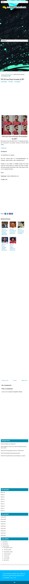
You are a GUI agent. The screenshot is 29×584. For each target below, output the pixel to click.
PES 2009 (3, 519)
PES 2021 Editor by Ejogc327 (8, 444)
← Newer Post (4, 380)
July (5, 556)
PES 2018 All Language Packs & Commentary (12, 450)
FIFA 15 (3, 503)
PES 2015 (3, 533)
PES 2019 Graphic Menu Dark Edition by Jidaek (13, 455)
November (7, 547)
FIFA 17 (3, 508)
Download (3, 148)
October (6, 549)
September (7, 551)
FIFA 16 (3, 506)
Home (2, 74)
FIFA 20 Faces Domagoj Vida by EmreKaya (4, 247)
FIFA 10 (3, 494)
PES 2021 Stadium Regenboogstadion (10, 453)
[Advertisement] (14, 23)
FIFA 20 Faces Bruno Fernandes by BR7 (12, 79)
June (5, 558)
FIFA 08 (3, 492)
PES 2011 (3, 523)
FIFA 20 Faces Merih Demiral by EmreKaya (13, 231)
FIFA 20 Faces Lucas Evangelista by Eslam (21, 231)
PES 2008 (3, 517)
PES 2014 (3, 530)
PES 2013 (3, 528)
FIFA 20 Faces (9, 74)
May (5, 560)
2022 (3, 542)
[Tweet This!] (7, 214)
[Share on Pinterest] (10, 214)
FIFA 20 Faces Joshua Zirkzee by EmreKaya (12, 247)
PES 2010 (3, 521)
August (6, 553)
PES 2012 (3, 526)
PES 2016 (3, 535)
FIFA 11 (2, 497)
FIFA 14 (2, 501)
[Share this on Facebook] (5, 214)
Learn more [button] (13, 577)
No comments (17, 81)
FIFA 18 (3, 510)
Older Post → (24, 380)
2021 (3, 544)
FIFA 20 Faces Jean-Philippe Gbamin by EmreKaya (5, 232)
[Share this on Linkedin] (12, 214)
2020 (3, 546)
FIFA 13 (3, 499)
